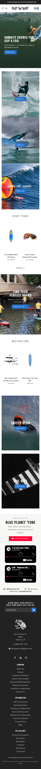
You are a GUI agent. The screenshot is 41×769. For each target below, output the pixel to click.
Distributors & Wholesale (20, 688)
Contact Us (20, 692)
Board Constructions (20, 712)
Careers (20, 672)
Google (20, 763)
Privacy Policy (20, 722)
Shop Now (10, 52)
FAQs (20, 725)
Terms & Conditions (20, 718)
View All (20, 145)
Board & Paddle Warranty (20, 682)
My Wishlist (20, 741)
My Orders (21, 738)
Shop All (20, 99)
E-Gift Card (20, 751)
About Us (20, 669)
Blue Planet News (20, 705)
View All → (20, 268)
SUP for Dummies (21, 702)
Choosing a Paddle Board (20, 708)
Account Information (20, 735)
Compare (20, 745)
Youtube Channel (22, 538)
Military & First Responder (20, 715)
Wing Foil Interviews (20, 685)
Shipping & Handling (20, 675)
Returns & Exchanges (20, 679)
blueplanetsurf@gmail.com (21, 648)
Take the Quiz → (20, 306)
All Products (20, 748)
